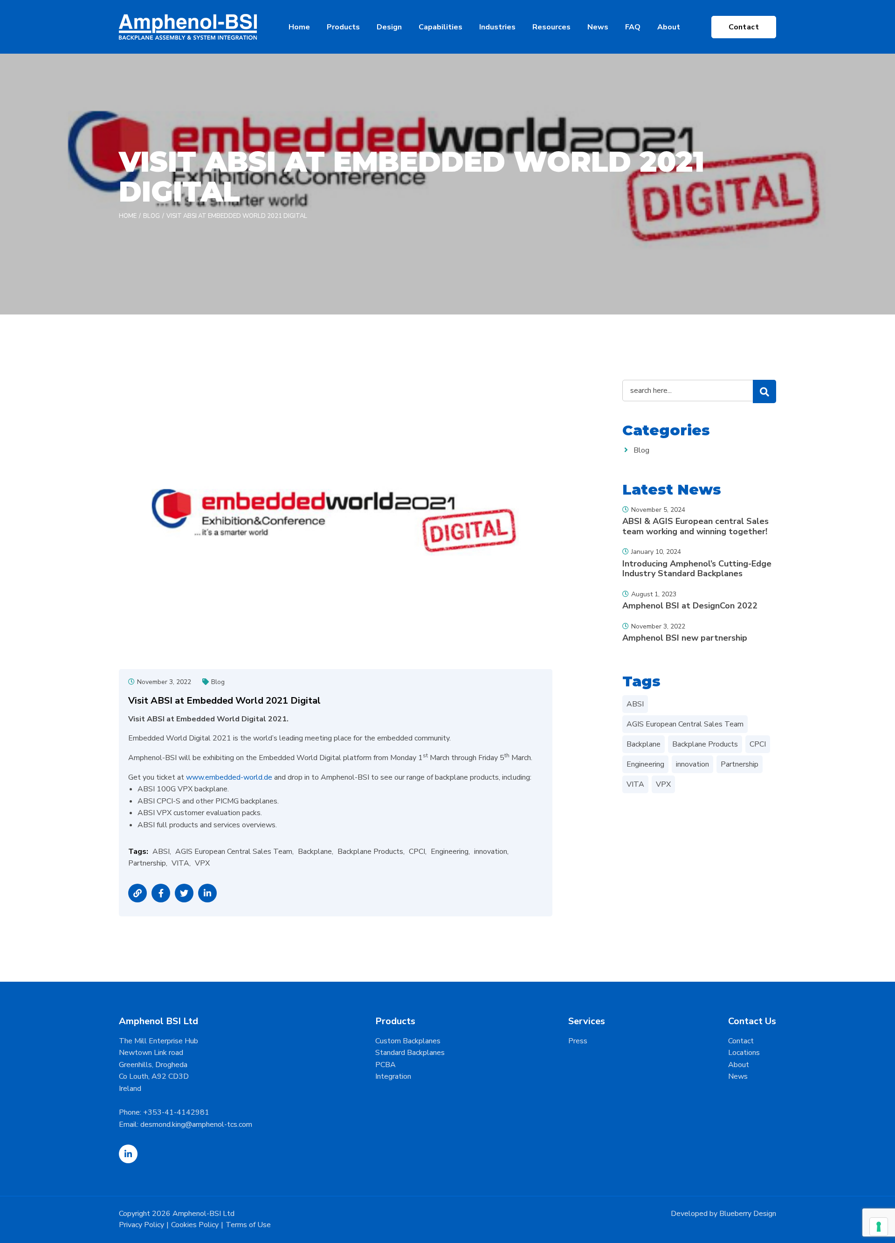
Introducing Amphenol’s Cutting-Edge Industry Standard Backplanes (696, 569)
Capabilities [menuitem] (440, 27)
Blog (151, 216)
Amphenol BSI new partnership (684, 637)
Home (128, 216)
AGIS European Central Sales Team (233, 851)
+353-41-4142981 (176, 1112)
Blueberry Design (747, 1213)
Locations (744, 1052)
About (738, 1065)
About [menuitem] (668, 27)
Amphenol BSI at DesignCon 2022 (689, 605)
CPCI (417, 851)
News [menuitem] (597, 27)
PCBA (385, 1065)
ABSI (161, 851)
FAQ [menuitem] (632, 27)
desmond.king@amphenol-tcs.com (196, 1124)
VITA (180, 863)
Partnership (147, 863)
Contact (744, 27)
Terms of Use (248, 1225)
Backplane (315, 851)
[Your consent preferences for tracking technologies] (879, 1227)
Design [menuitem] (389, 27)
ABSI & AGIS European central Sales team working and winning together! (695, 526)
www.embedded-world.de (229, 777)
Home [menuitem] (299, 27)
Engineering (449, 851)
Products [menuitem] (343, 27)
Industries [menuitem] (497, 27)
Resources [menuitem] (551, 27)
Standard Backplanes (410, 1052)
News (738, 1076)
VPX (202, 863)
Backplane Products (370, 851)
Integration (393, 1076)
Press (577, 1041)
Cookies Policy (195, 1225)
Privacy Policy (141, 1225)
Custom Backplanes (408, 1041)
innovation (490, 851)
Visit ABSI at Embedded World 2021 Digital (236, 216)
